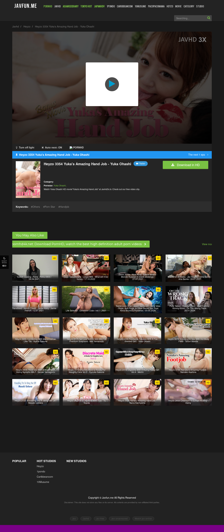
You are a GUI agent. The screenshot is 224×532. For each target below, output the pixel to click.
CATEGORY (189, 6)
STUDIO (200, 6)
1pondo (41, 471)
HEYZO (170, 6)
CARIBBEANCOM (125, 6)
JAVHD (57, 6)
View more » (209, 244)
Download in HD (188, 164)
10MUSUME (140, 6)
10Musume (43, 482)
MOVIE (178, 6)
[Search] (209, 18)
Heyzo (26, 26)
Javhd (15, 26)
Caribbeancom (45, 476)
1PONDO (111, 6)
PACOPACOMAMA (156, 6)
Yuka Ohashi (60, 185)
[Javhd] (25, 6)
